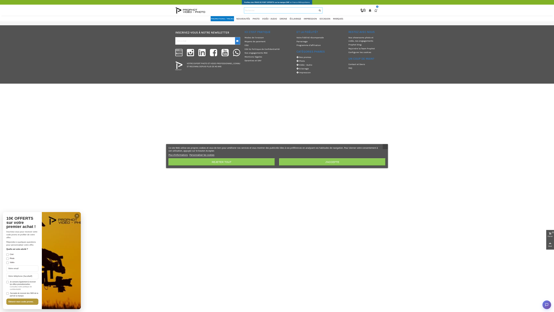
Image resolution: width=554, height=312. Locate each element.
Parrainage (302, 41)
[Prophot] (191, 10)
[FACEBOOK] (213, 52)
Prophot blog (355, 44)
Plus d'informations (178, 154)
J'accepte (332, 162)
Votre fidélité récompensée (310, 37)
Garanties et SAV (253, 60)
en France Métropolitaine (277, 2)
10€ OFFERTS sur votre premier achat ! (21, 222)
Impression (305, 72)
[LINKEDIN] (202, 52)
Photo (302, 61)
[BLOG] (179, 52)
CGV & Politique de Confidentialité (262, 49)
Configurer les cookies (359, 52)
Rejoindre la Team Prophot (361, 48)
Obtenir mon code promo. (21, 301)
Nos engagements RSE (256, 53)
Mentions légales (253, 56)
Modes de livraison (254, 37)
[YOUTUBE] (225, 52)
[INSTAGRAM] (190, 52)
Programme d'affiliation (308, 45)
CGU (247, 45)
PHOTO (204, 63)
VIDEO (213, 63)
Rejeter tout (221, 162)
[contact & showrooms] (363, 10)
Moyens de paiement (255, 41)
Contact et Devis (356, 64)
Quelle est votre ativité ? (17, 249)
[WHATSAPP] (236, 52)
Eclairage (304, 68)
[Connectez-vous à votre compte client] (370, 10)
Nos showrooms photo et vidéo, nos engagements (360, 39)
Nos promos (305, 57)
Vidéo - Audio (305, 65)
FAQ (350, 68)
